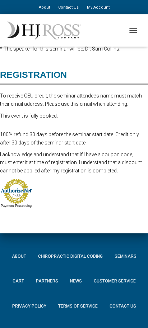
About (44, 7)
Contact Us (68, 7)
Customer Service (115, 281)
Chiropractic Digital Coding (70, 256)
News (76, 281)
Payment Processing (16, 206)
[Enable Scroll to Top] (134, 312)
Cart (18, 281)
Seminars (126, 256)
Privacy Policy (29, 306)
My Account (98, 7)
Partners (47, 281)
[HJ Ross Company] (46, 30)
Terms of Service (78, 306)
